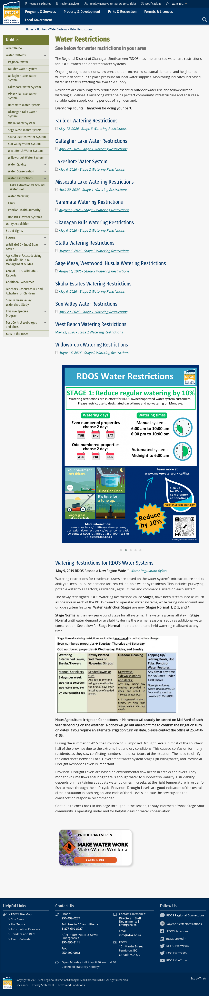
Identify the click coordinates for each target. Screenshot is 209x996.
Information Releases (25, 929)
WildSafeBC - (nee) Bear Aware (22, 247)
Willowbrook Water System (25, 158)
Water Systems (58, 29)
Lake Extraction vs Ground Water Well (27, 187)
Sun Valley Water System (24, 144)
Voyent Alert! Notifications (184, 924)
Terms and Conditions (71, 985)
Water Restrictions (20, 178)
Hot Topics (18, 924)
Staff (138, 918)
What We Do (14, 48)
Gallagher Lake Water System (22, 78)
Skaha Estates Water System (27, 137)
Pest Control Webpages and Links (21, 325)
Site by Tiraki (198, 978)
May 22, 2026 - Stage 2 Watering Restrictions (89, 332)
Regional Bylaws (69, 4)
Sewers (11, 238)
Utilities (42, 29)
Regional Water (18, 62)
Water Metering (18, 196)
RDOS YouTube (176, 960)
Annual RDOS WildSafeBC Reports (22, 273)
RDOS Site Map (21, 914)
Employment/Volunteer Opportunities (113, 4)
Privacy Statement (43, 985)
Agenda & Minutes (40, 4)
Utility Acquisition (17, 224)
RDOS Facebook (177, 931)
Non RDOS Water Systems (25, 217)
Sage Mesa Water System (24, 130)
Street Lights (14, 231)
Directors (125, 918)
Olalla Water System (21, 123)
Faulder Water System (22, 69)
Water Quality (17, 164)
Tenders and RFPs (23, 934)
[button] (120, 550)
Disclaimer (22, 985)
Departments (128, 921)
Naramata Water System (24, 105)
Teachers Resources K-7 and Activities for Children (24, 291)
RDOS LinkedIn (176, 938)
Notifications (153, 4)
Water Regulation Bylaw (148, 571)
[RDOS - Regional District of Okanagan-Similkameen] (11, 12)
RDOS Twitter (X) (177, 946)
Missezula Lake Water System (22, 96)
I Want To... (176, 4)
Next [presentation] (201, 548)
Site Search (18, 919)
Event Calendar (21, 939)
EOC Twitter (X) (176, 953)
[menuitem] (38, 4)
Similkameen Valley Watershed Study (18, 302)
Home (29, 29)
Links (11, 203)
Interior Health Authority (24, 210)
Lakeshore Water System (24, 87)
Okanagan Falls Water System (22, 114)
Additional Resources (20, 282)
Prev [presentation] (59, 548)
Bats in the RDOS (17, 334)
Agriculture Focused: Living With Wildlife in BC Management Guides (23, 260)
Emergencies (128, 925)
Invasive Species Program (17, 313)
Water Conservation (21, 171)
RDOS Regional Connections (185, 915)
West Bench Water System (25, 151)
